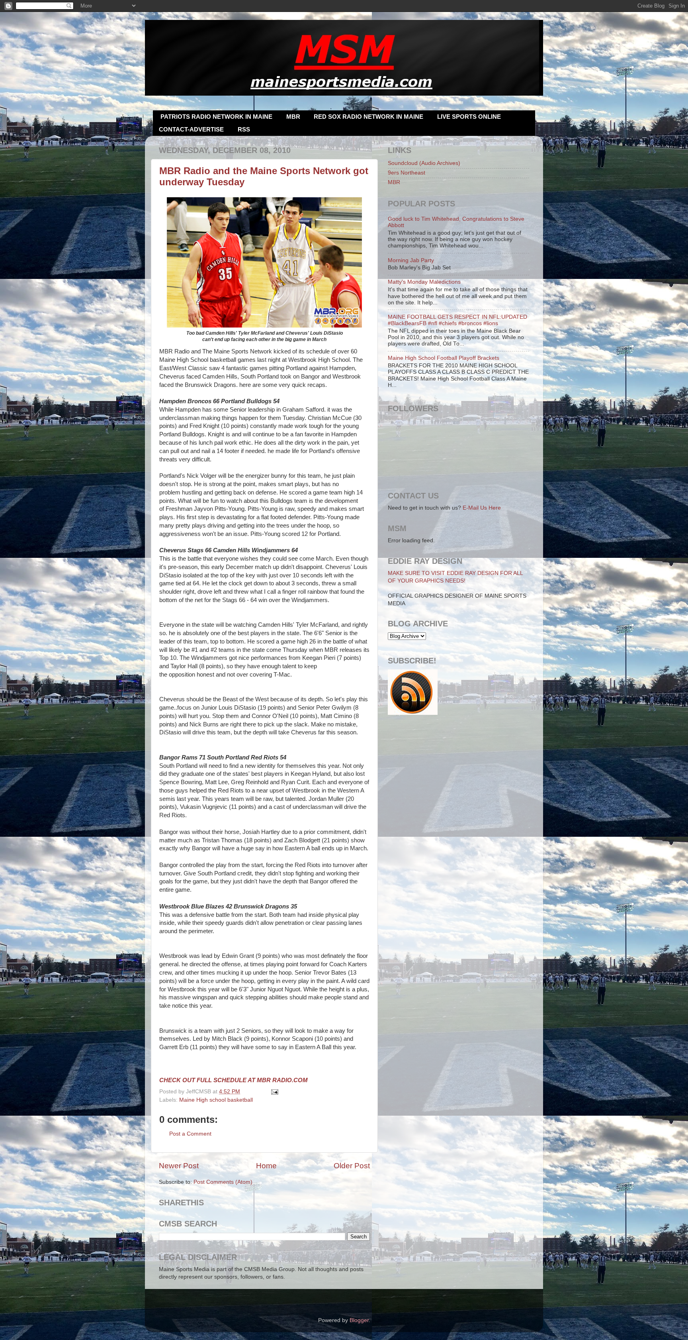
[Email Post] (274, 1092)
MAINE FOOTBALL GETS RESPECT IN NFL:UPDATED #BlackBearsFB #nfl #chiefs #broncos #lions (457, 320)
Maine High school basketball (216, 1100)
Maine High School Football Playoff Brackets (443, 358)
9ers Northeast (406, 173)
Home (266, 1165)
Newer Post (179, 1165)
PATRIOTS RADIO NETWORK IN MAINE (216, 116)
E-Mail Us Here (482, 508)
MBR (293, 116)
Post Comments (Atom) (223, 1182)
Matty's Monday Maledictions (424, 282)
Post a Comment (190, 1134)
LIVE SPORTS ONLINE (469, 116)
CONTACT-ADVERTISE (191, 129)
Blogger (359, 1320)
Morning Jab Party (411, 260)
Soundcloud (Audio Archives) (424, 163)
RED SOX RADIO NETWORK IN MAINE (368, 116)
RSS (244, 129)
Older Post (352, 1165)
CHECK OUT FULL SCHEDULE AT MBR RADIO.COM (233, 1080)
